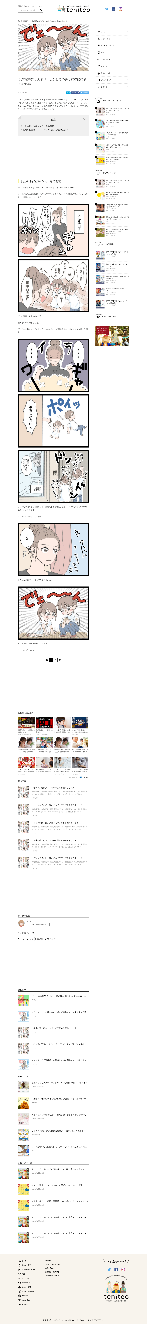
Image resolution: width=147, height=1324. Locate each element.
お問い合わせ (49, 1268)
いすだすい (30, 921)
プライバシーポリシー (52, 1264)
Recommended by (74, 777)
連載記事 (26, 21)
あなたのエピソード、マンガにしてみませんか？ (45, 130)
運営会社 (48, 1260)
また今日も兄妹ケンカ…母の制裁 (38, 126)
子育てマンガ (50, 939)
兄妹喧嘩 (40, 939)
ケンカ (22, 939)
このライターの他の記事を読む (38, 924)
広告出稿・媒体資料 (52, 1272)
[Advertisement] (35, 962)
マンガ (30, 939)
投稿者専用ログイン (52, 1275)
